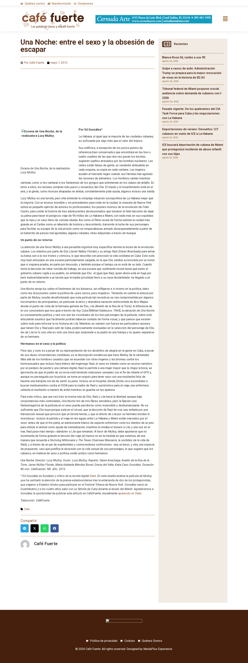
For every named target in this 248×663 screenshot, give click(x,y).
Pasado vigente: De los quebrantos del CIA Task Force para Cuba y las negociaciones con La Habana (191, 113)
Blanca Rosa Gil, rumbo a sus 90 (183, 57)
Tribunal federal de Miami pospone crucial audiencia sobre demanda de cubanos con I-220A (192, 93)
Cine (27, 509)
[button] (25, 528)
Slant (93, 476)
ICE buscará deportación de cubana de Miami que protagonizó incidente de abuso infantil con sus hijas (192, 149)
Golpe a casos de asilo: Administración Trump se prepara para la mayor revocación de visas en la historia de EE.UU (191, 73)
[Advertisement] (88, 97)
